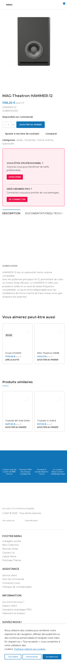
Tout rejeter (13, 657)
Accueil (6, 508)
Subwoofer (8, 143)
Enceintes (30, 140)
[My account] (57, 5)
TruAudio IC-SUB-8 (46, 420)
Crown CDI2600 (13, 353)
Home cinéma (45, 140)
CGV (13, 508)
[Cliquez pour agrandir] (11, 64)
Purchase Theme (11, 560)
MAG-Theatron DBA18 (48, 353)
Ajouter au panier (30, 124)
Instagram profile (11, 541)
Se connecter (17, 199)
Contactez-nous (58, 474)
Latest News (9, 556)
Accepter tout (52, 657)
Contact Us (8, 552)
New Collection (10, 545)
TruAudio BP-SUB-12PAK (17, 420)
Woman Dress (10, 548)
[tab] (11, 213)
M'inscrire (15, 177)
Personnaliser (32, 657)
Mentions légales (25, 508)
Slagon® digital (31, 520)
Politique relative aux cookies (29, 649)
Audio (20, 140)
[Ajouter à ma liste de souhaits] (25, 330)
